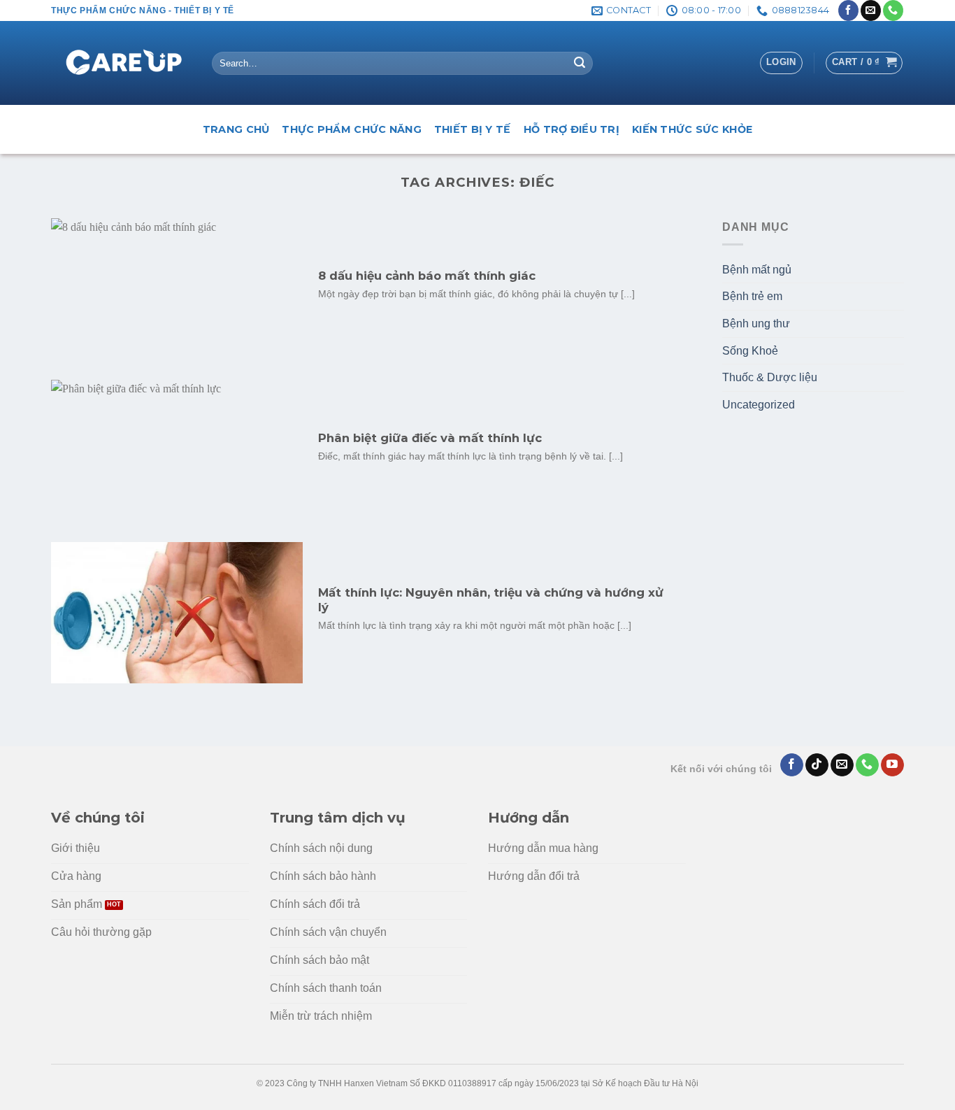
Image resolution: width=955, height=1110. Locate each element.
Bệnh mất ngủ (756, 270)
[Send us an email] (871, 10)
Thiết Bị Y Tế (472, 129)
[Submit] (579, 64)
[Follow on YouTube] (892, 765)
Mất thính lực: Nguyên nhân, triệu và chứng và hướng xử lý (490, 600)
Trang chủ (236, 129)
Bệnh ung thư (756, 323)
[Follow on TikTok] (816, 765)
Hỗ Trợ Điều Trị (571, 129)
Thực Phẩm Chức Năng (351, 129)
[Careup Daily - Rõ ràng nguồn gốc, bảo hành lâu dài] (121, 63)
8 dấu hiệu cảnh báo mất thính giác (427, 276)
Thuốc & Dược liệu (769, 377)
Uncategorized (758, 405)
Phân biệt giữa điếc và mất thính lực (430, 438)
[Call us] (893, 10)
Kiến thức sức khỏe (692, 129)
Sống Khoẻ (750, 351)
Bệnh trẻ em (752, 296)
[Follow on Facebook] (848, 10)
